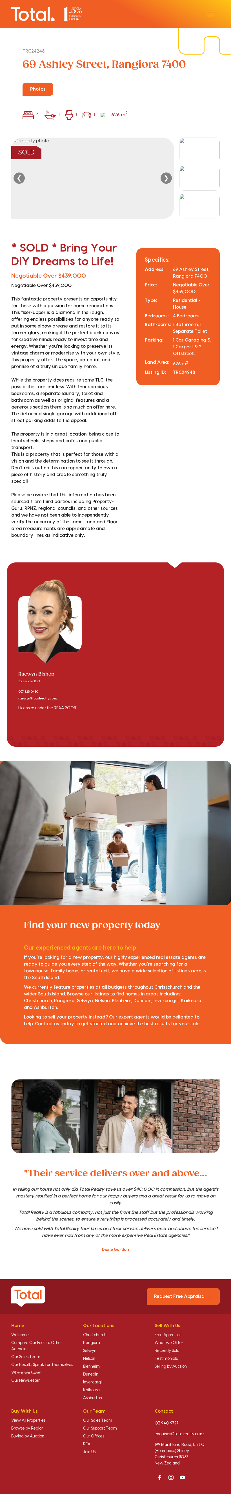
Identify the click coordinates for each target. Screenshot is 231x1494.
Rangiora (91, 1343)
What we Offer (169, 1343)
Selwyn (89, 1351)
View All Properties (28, 1421)
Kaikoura (91, 1390)
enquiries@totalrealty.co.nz (180, 1434)
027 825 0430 (28, 691)
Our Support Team (100, 1428)
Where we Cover (26, 1373)
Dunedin (90, 1374)
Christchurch (94, 1335)
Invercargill (93, 1382)
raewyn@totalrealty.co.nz (37, 698)
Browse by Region (27, 1428)
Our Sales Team (25, 1357)
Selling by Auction (171, 1367)
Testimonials (166, 1359)
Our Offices (93, 1436)
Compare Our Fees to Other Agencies (36, 1346)
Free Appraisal (168, 1335)
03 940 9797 (167, 1423)
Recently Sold (167, 1351)
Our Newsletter (25, 1381)
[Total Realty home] (46, 14)
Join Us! (89, 1452)
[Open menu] (210, 14)
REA (86, 1444)
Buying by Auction (27, 1436)
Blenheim (91, 1367)
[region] (115, 178)
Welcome (20, 1335)
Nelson (89, 1359)
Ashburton (92, 1398)
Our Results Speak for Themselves (42, 1365)
